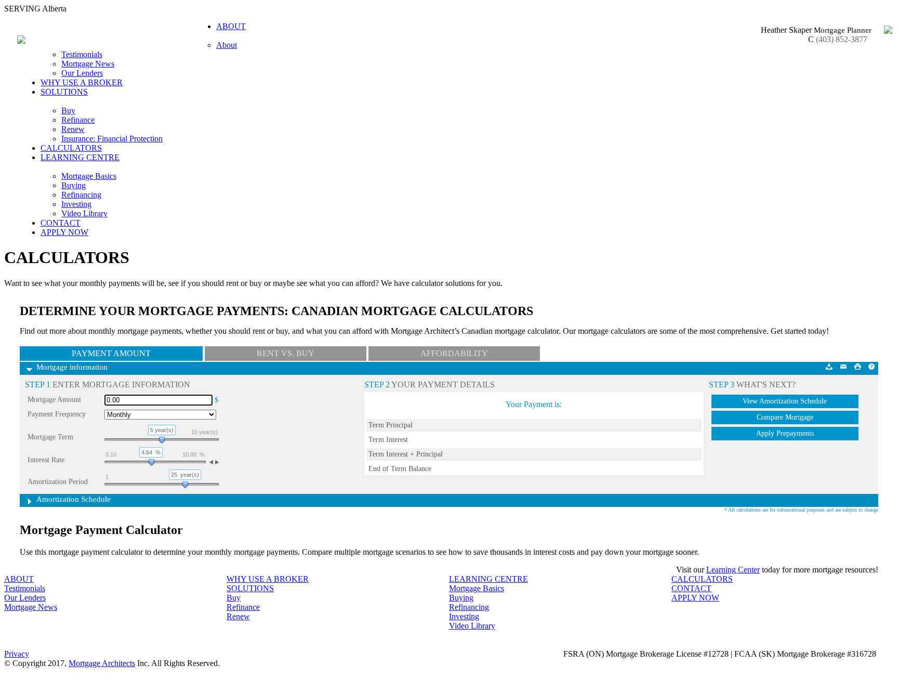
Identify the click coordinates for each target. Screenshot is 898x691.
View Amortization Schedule (785, 401)
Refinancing (81, 194)
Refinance (78, 119)
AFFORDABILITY (454, 353)
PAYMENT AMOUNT (111, 353)
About (226, 45)
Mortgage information (72, 367)
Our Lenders (82, 73)
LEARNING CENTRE (488, 579)
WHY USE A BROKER (82, 82)
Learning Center (733, 569)
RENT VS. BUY (285, 353)
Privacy (16, 653)
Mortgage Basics (88, 176)
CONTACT (61, 222)
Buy (68, 110)
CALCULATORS (71, 148)
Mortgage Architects (102, 663)
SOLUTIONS (250, 588)
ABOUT (19, 579)
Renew (73, 129)
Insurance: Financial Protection (112, 138)
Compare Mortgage (785, 417)
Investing (76, 204)
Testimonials (81, 54)
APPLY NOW (64, 232)
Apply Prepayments (785, 433)
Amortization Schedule (73, 499)
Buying (73, 185)
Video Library (84, 213)
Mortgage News (87, 63)
